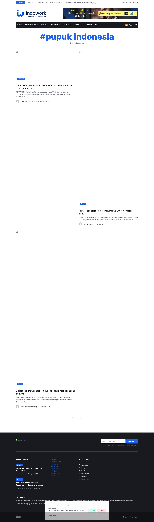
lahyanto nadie (61, 501)
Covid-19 (34, 501)
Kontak (53, 476)
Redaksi (53, 459)
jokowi (112, 501)
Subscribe (132, 441)
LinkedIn (84, 477)
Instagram (85, 479)
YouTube (84, 471)
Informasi (133, 517)
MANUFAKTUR (55, 25)
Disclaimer (54, 466)
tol (39, 504)
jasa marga (24, 504)
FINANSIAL (67, 25)
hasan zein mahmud (23, 501)
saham (53, 501)
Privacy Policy (133, 445)
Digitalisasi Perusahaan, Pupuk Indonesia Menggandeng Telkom (45, 392)
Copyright (54, 464)
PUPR (70, 501)
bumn (18, 504)
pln (74, 501)
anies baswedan (44, 501)
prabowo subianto (96, 501)
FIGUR (77, 25)
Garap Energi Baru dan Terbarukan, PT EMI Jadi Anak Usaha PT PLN (44, 87)
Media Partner (55, 473)
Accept (92, 511)
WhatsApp (85, 474)
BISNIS (43, 25)
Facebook (84, 465)
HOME (19, 25)
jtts (30, 504)
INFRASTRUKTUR (31, 25)
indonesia (129, 501)
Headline (21, 79)
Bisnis (83, 204)
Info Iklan (53, 471)
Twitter (84, 468)
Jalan (20, 465)
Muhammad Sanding (30, 101)
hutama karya (120, 501)
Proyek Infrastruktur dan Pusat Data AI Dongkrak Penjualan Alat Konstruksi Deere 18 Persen (60, 2)
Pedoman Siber (55, 462)
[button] (130, 25)
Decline (101, 511)
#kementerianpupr (82, 501)
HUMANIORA (87, 25)
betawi (106, 501)
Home (125, 517)
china (35, 504)
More (97, 25)
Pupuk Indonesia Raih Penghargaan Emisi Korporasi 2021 (106, 212)
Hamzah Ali (89, 224)
